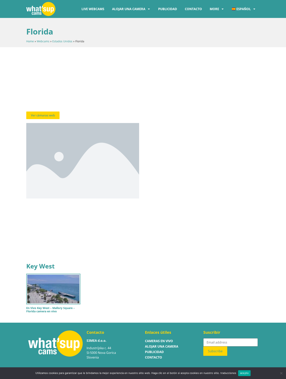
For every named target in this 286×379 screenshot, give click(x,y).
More (214, 9)
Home (30, 41)
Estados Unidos (62, 41)
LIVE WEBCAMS (93, 9)
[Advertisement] (143, 80)
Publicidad (154, 352)
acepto (244, 373)
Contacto (193, 9)
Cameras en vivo (159, 341)
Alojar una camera (128, 9)
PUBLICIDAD (167, 9)
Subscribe (215, 351)
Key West (40, 266)
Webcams (43, 41)
